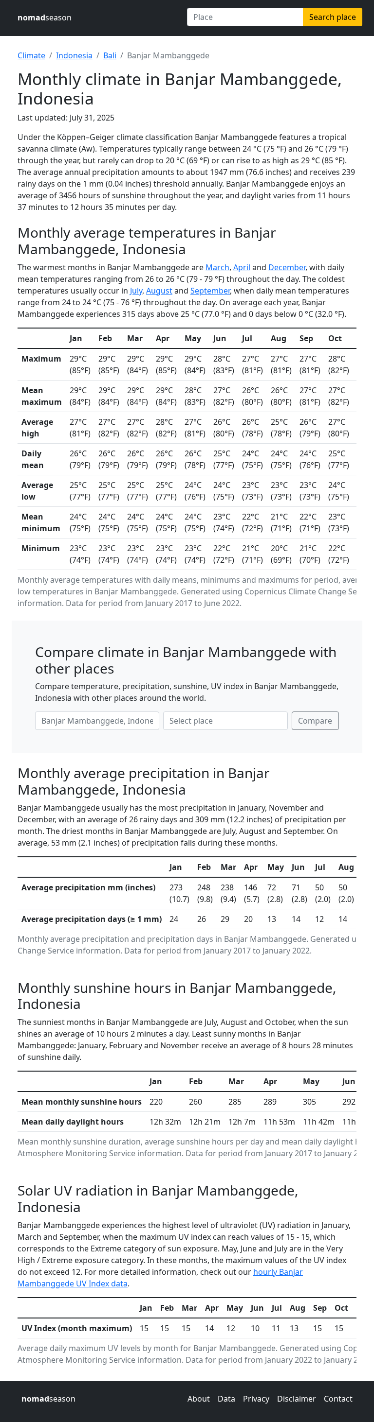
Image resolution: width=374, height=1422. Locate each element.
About (198, 1398)
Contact (338, 1398)
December (286, 267)
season (45, 17)
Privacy (256, 1398)
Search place (332, 17)
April (241, 267)
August (159, 290)
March (217, 267)
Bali (109, 55)
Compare (315, 720)
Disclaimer (296, 1398)
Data (226, 1398)
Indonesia (74, 55)
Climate (31, 55)
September (210, 290)
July (136, 290)
